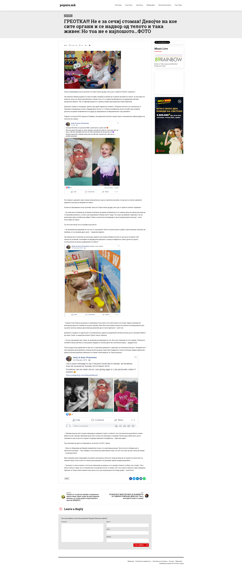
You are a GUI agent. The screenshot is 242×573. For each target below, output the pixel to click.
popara (65, 45)
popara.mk (68, 5)
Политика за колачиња (160, 561)
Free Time (178, 5)
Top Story (68, 15)
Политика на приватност (143, 561)
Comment (64, 521)
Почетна (118, 5)
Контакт (171, 561)
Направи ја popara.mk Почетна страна (171, 563)
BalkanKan (151, 5)
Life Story (139, 5)
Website (108, 536)
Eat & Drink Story (165, 5)
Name (108, 521)
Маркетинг (178, 561)
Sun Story (128, 5)
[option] (105, 70)
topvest (66, 478)
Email (108, 529)
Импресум (131, 561)
